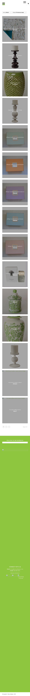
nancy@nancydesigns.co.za (16, 569)
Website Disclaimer (15, 573)
